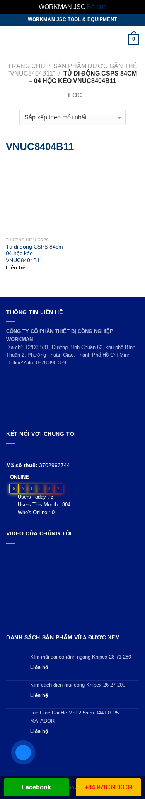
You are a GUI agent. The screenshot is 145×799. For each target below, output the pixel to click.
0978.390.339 (51, 363)
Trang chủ (26, 66)
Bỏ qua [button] (97, 6)
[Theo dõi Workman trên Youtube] (20, 453)
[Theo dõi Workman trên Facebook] (10, 453)
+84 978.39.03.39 (109, 787)
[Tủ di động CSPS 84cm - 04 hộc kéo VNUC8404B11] (15, 197)
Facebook (36, 787)
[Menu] (10, 38)
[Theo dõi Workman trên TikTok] (28, 453)
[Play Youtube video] (72, 586)
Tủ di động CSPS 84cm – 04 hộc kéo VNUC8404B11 (37, 253)
